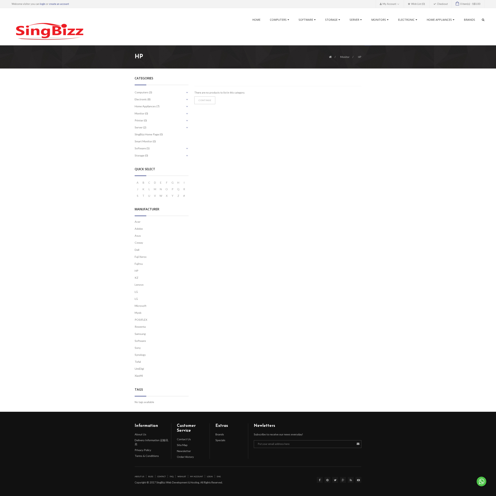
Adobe (139, 228)
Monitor (345, 56)
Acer (137, 221)
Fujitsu (139, 263)
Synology (140, 354)
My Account (196, 476)
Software (140, 340)
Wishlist (181, 476)
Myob (138, 312)
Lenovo (139, 284)
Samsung (140, 333)
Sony (138, 347)
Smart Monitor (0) (145, 141)
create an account (59, 3)
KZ (136, 277)
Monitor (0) (141, 113)
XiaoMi (139, 375)
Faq (171, 476)
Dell (137, 249)
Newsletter (184, 451)
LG (136, 291)
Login (210, 476)
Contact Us (184, 439)
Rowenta (140, 326)
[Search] (483, 20)
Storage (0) (141, 155)
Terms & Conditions (147, 455)
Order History (185, 456)
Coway (139, 242)
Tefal (138, 361)
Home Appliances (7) (147, 106)
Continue (204, 100)
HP (359, 56)
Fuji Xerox (140, 256)
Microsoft (140, 305)
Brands (219, 434)
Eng (219, 476)
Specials (220, 440)
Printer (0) (141, 120)
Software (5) (142, 148)
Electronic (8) (143, 99)
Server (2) (140, 127)
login (42, 3)
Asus (138, 235)
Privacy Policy (143, 450)
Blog (150, 476)
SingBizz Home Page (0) (149, 134)
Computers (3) (143, 92)
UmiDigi (139, 368)
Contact (161, 476)
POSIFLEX (141, 319)
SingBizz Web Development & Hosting (177, 482)
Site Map (182, 445)
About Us (140, 434)
